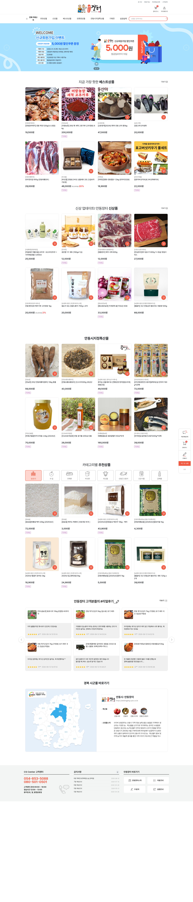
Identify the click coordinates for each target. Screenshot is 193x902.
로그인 (140, 2)
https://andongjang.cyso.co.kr (127, 701)
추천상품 (43, 19)
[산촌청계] (101, 123)
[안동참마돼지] (29, 123)
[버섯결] (64, 177)
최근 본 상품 (184, 463)
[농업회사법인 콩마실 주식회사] (107, 379)
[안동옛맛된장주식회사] (32, 303)
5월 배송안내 (78, 788)
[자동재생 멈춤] (96, 64)
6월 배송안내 (78, 785)
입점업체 (123, 19)
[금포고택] (137, 123)
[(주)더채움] (138, 177)
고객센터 (165, 2)
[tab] (33, 475)
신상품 (55, 19)
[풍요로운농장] (102, 303)
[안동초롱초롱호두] (67, 379)
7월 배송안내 (78, 782)
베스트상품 (67, 19)
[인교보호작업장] (67, 433)
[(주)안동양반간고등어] (141, 379)
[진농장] (27, 379)
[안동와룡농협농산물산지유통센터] (144, 519)
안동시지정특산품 (97, 19)
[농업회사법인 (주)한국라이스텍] (72, 303)
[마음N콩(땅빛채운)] (31, 249)
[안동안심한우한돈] (140, 249)
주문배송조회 (156, 2)
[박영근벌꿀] (29, 433)
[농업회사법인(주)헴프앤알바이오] (144, 303)
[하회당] (100, 177)
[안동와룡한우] (29, 177)
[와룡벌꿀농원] (102, 433)
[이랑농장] (65, 123)
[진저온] (64, 249)
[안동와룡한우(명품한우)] (105, 249)
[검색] (167, 18)
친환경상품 (81, 19)
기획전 (112, 19)
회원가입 (147, 2)
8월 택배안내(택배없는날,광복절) (84, 778)
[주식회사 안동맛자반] (141, 433)
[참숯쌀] (27, 519)
